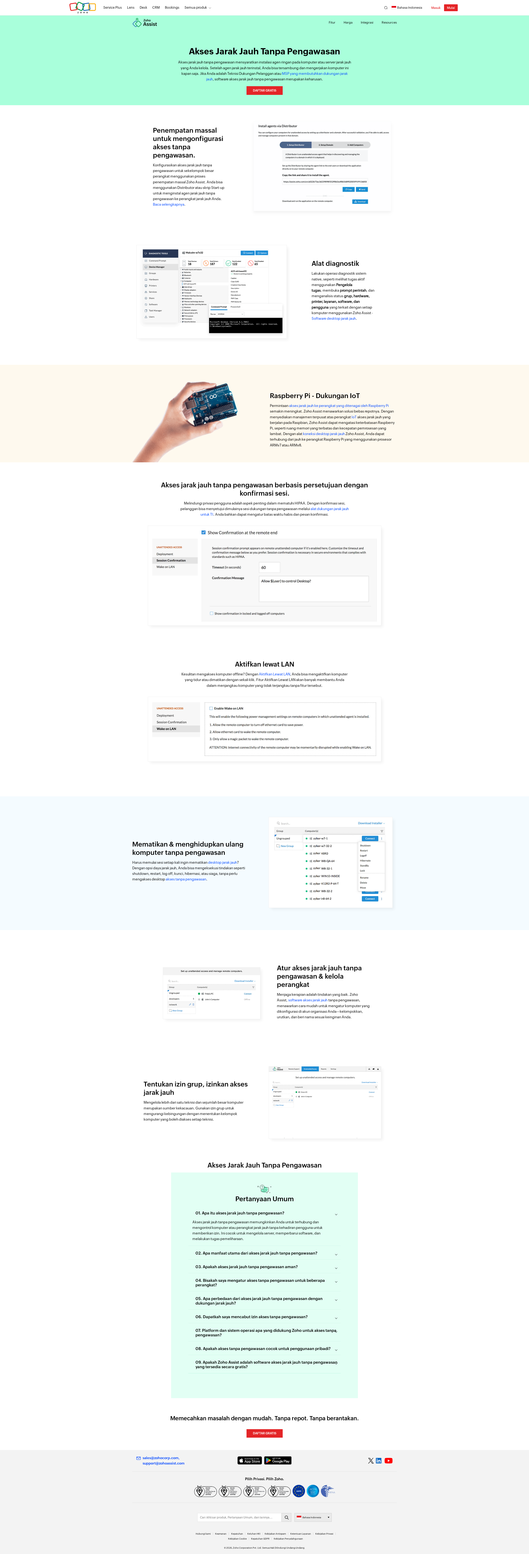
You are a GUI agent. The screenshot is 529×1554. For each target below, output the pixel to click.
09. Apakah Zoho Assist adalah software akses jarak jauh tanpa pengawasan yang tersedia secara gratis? (266, 1364)
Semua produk (196, 8)
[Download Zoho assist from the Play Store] (278, 1460)
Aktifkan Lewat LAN (274, 674)
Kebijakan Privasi (324, 1534)
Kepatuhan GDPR (260, 1538)
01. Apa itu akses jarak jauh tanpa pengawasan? (239, 1213)
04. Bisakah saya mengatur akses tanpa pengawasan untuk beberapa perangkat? (260, 1282)
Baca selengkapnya (168, 204)
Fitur (332, 22)
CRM (156, 8)
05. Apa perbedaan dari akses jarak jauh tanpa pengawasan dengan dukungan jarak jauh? (259, 1300)
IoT (354, 417)
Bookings (172, 8)
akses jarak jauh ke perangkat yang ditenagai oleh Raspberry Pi (339, 406)
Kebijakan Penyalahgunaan (288, 1538)
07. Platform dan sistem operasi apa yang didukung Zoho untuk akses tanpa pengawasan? (265, 1332)
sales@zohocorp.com (161, 1458)
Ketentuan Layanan (300, 1534)
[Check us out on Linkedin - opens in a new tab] (379, 1461)
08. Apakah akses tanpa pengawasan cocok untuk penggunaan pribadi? (263, 1348)
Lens (131, 8)
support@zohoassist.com (164, 1463)
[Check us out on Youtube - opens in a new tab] (389, 1461)
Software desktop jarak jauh (334, 318)
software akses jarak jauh (308, 1000)
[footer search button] (286, 1517)
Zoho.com (82, 7)
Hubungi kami (203, 1534)
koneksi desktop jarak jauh (324, 434)
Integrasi (367, 22)
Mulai (451, 8)
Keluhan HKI (253, 1534)
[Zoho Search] (385, 7)
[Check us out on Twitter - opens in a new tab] (371, 1460)
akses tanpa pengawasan (186, 879)
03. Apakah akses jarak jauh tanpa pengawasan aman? (246, 1266)
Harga (348, 22)
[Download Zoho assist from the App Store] (249, 1460)
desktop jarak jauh (222, 862)
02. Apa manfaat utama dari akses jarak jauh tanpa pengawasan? (256, 1253)
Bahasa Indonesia (409, 7)
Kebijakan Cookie (237, 1538)
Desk (143, 8)
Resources (389, 22)
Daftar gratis (264, 90)
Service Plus (112, 8)
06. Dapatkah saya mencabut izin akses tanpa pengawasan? (251, 1316)
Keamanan (220, 1534)
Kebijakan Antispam (275, 1534)
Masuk (436, 8)
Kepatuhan (237, 1534)
